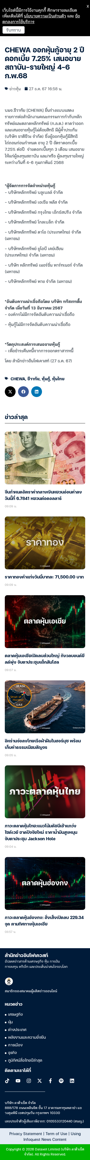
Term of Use (56, 1133)
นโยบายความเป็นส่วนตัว (45, 15)
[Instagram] (28, 1080)
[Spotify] (61, 1080)
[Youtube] (18, 1080)
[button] (10, 391)
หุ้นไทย (58, 378)
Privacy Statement (25, 1133)
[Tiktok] (7, 1080)
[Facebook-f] (50, 1080)
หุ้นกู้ (46, 378)
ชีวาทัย (33, 378)
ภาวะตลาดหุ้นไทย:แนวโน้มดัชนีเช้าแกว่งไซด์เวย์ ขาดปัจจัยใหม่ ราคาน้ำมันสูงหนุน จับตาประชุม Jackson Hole (41, 832)
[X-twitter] (39, 1080)
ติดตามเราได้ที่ (18, 1071)
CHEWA (18, 378)
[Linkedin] (72, 1080)
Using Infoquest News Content (52, 1136)
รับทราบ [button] (13, 29)
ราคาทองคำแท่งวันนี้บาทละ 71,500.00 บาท (44, 577)
